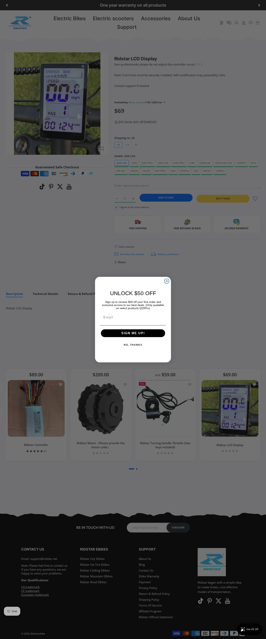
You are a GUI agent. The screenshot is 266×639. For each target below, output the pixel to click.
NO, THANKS (133, 345)
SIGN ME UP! (133, 333)
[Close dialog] (166, 281)
